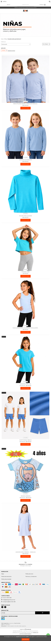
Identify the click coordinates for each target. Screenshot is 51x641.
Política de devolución (6, 576)
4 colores (25, 101)
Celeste (3, 50)
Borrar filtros (11, 50)
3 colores (25, 213)
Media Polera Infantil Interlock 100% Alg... (25, 103)
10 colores (25, 325)
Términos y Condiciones (31, 576)
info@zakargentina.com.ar (9, 599)
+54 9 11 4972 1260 (7, 597)
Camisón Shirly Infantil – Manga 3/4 (26, 552)
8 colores (25, 549)
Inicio (2, 39)
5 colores (25, 269)
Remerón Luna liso (25, 384)
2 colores (25, 493)
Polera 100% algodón (25, 215)
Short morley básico (25, 440)
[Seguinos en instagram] (2, 607)
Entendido (25, 639)
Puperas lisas (25, 272)
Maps (2, 573)
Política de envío (29, 573)
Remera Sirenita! (25, 496)
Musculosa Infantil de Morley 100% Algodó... (25, 328)
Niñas (5, 39)
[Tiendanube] (25, 629)
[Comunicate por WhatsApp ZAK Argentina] (48, 634)
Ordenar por (3, 41)
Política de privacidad (6, 579)
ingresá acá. (35, 632)
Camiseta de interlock (25, 159)
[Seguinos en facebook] (5, 607)
